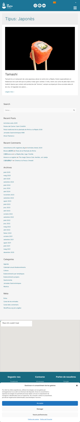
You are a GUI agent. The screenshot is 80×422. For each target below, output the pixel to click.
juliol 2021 (7, 246)
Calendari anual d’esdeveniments (15, 267)
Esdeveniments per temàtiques (14, 274)
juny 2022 (7, 223)
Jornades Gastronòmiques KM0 (14, 132)
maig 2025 (7, 175)
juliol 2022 (7, 220)
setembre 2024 (9, 182)
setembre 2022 (9, 217)
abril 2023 (7, 211)
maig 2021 (7, 249)
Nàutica (6, 286)
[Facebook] (39, 5)
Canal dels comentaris (11, 305)
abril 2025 (7, 179)
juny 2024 (7, 188)
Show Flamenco (9, 136)
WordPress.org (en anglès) (12, 308)
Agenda (6, 264)
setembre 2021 (9, 239)
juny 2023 (7, 207)
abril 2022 (7, 230)
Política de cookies (33, 419)
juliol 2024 (7, 185)
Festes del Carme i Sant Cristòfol (15, 126)
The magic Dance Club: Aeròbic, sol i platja (33, 157)
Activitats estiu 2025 (10, 123)
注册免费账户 (8, 160)
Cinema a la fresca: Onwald (24, 160)
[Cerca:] (40, 110)
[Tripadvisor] (44, 5)
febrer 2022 (7, 233)
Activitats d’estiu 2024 (34, 148)
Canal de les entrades (11, 301)
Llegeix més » (9, 92)
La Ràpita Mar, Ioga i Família (23, 154)
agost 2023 (7, 201)
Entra (5, 298)
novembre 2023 (9, 195)
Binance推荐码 (8, 151)
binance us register (10, 157)
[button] (77, 385)
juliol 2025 (7, 172)
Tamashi (11, 74)
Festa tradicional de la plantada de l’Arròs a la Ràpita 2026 (23, 129)
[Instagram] (35, 5)
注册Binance (8, 154)
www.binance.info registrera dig (14, 148)
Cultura (6, 270)
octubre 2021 (8, 236)
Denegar (40, 409)
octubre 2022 (8, 214)
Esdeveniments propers (11, 277)
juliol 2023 (7, 204)
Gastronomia (8, 280)
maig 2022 (7, 227)
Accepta (40, 403)
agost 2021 (7, 243)
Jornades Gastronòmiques (12, 283)
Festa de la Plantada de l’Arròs (26, 151)
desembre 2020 (9, 252)
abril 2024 (7, 191)
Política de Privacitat (46, 419)
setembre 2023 (9, 198)
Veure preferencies (40, 415)
